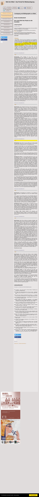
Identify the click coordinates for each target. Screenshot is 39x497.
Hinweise (15, 31)
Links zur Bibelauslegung (6, 33)
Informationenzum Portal (9, 8)
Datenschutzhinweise (7, 30)
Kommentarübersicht (7, 21)
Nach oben (16, 188)
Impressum (16, 343)
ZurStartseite (4, 8)
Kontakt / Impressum (6, 27)
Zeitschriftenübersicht (7, 24)
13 (19, 39)
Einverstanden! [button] (33, 495)
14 (31, 41)
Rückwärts (16, 26)
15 (22, 42)
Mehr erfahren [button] (16, 495)
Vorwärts (19, 26)
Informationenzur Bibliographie (14, 8)
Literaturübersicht (21, 188)
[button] (4, 37)
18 (30, 48)
